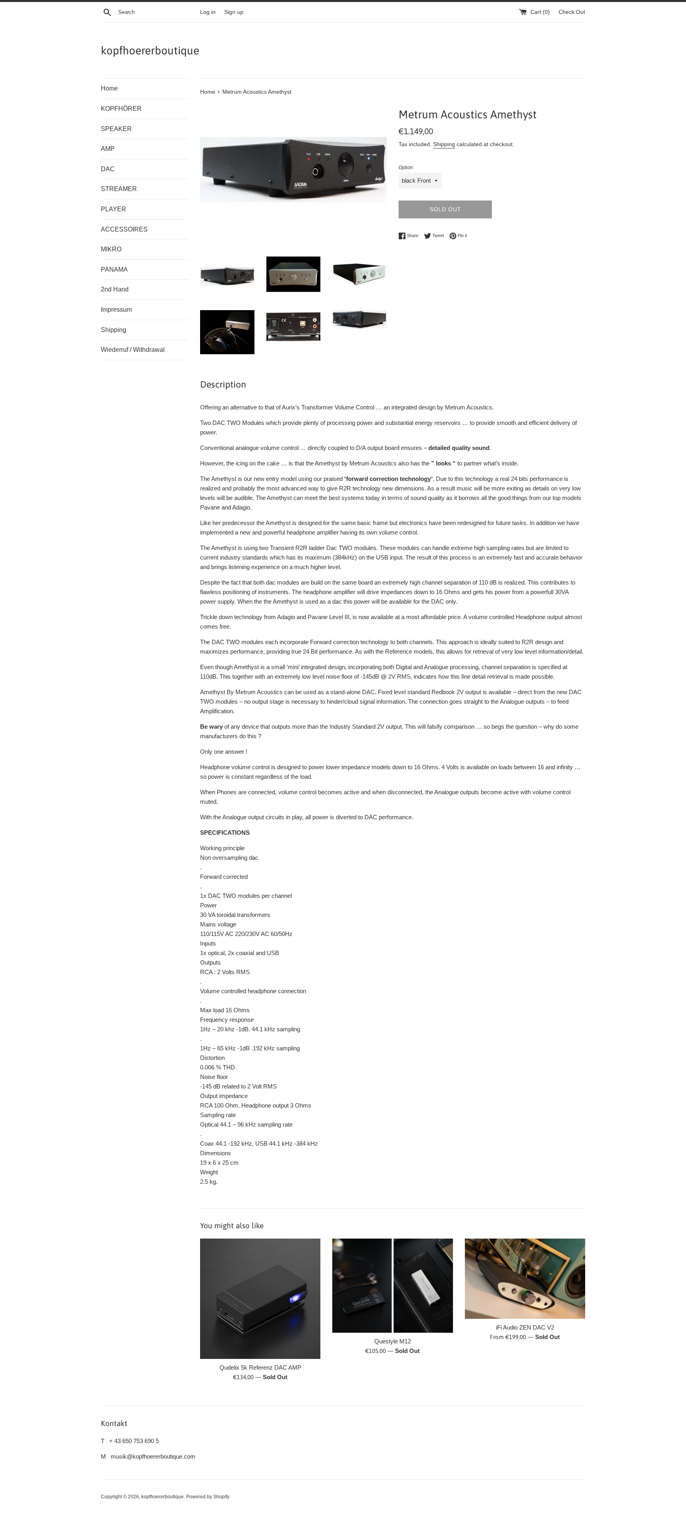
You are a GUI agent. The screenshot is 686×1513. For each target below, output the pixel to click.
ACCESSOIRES (124, 229)
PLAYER (113, 209)
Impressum (116, 309)
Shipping (113, 329)
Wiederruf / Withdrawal (133, 349)
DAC (108, 169)
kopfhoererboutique (150, 50)
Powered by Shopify (207, 1496)
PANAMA (114, 269)
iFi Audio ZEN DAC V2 (525, 1327)
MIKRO (111, 249)
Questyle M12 (392, 1341)
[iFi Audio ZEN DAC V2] (525, 1279)
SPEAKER (116, 128)
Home (109, 88)
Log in (208, 12)
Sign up (233, 12)
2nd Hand (115, 289)
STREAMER (119, 188)
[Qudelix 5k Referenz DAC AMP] (260, 1299)
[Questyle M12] (392, 1286)
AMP (108, 148)
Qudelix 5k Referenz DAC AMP (260, 1367)
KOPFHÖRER (121, 108)
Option (406, 167)
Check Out (572, 12)
